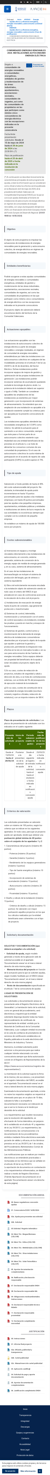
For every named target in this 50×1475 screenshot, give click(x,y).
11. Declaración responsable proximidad (22, 1314)
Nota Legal (25, 1450)
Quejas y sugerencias (25, 1433)
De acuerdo (10, 1471)
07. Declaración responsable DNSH (25, 1286)
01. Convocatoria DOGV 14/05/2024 (25, 1210)
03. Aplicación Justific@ (20, 1369)
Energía (36, 19)
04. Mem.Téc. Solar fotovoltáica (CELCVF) (24, 1262)
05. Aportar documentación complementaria (22, 1270)
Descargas (25, 1427)
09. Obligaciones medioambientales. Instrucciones (25, 1298)
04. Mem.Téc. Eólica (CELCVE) (23, 1242)
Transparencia (25, 1415)
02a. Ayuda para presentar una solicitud (27, 1217)
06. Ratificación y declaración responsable (23, 1279)
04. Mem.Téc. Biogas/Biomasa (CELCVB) (23, 1235)
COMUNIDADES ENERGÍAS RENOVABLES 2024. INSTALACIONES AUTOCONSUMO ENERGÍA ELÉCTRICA (26, 53)
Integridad (25, 1421)
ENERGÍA (12, 28)
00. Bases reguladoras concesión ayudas (24, 1203)
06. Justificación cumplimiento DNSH (25, 1391)
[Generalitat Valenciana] (21, 9)
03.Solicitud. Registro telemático (24, 1229)
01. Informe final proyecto (21, 1344)
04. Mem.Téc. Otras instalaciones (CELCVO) (24, 1254)
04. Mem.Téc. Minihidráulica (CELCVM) (26, 1248)
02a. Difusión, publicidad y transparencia (21, 1351)
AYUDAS (27, 19)
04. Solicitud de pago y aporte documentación (23, 1375)
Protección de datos (25, 1455)
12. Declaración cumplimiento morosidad (23, 1322)
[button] (45, 2)
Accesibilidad (25, 1444)
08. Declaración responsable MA (24, 1291)
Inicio (19, 19)
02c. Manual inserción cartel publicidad (26, 1363)
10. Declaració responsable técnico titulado (25, 1306)
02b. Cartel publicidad (20, 1358)
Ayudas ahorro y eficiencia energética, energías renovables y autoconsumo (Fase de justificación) (24, 32)
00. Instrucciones (18, 1339)
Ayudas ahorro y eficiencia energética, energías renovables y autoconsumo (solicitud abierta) (24, 24)
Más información (28, 1471)
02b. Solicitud (16, 1222)
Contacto (25, 1438)
